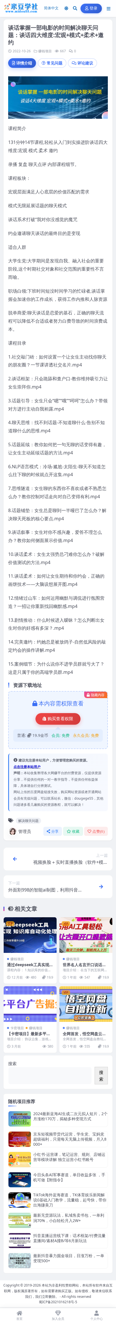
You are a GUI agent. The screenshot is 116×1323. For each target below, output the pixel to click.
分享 (55, 831)
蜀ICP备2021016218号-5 (58, 1302)
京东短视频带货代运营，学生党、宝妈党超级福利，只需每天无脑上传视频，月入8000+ (69, 1139)
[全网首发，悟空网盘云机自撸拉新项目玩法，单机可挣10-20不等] (85, 1004)
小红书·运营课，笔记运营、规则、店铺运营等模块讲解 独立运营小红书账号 (69, 1157)
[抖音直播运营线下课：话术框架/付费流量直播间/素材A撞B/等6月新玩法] (19, 1240)
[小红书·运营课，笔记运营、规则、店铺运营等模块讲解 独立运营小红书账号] (19, 1159)
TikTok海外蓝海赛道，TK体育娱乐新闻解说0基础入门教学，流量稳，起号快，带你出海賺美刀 (69, 1200)
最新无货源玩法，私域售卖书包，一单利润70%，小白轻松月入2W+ (68, 1217)
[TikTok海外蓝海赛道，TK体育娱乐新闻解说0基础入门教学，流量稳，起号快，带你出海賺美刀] (19, 1200)
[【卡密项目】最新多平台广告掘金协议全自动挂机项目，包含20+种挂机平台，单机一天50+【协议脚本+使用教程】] (30, 1004)
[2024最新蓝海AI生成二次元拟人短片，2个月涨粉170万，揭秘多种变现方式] (19, 1118)
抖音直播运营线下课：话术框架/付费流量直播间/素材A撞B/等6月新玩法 (69, 1238)
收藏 (76, 831)
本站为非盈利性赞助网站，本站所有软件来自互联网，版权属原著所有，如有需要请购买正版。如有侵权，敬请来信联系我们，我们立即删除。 (58, 1291)
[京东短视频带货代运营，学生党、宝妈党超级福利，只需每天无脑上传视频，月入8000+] (19, 1139)
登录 (94, 8)
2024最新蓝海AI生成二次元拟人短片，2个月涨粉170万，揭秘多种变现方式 (70, 1116)
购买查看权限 (60, 718)
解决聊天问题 (28, 820)
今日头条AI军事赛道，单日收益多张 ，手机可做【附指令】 (69, 1177)
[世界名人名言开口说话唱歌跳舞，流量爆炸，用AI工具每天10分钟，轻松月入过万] (85, 935)
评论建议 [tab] (85, 63)
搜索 (12, 1063)
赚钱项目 (45, 51)
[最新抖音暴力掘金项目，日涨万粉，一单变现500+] (19, 1260)
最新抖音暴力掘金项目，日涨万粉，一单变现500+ (68, 1258)
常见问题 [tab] (55, 63)
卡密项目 (17, 1028)
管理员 (24, 831)
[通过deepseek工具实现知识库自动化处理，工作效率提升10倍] (30, 935)
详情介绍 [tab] (24, 63)
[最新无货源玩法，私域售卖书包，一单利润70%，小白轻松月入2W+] (19, 1220)
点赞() (98, 831)
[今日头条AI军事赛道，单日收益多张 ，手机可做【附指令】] (19, 1179)
